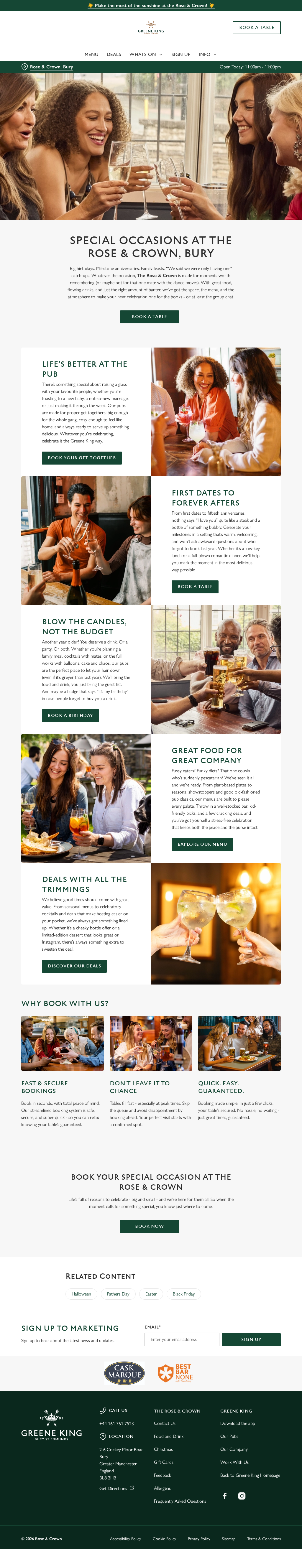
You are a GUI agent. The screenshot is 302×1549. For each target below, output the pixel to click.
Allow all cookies (236, 831)
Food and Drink (168, 1436)
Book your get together (82, 457)
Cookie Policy (164, 1538)
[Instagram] (241, 1496)
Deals (114, 54)
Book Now (149, 1226)
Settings (259, 813)
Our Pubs (229, 1436)
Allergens (162, 1488)
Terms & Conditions (264, 1538)
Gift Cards (163, 1462)
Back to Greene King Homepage (250, 1475)
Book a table (149, 316)
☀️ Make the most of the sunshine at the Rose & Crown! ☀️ (151, 5)
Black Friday (184, 1294)
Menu (92, 54)
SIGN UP (251, 1339)
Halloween (81, 1294)
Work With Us (234, 1462)
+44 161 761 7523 (116, 1423)
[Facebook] (224, 1496)
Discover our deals (74, 966)
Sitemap (228, 1538)
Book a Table (257, 27)
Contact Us (164, 1423)
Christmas (163, 1449)
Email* (153, 1327)
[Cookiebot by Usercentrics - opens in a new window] (253, 712)
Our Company (234, 1449)
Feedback (162, 1475)
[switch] (117, 791)
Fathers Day (118, 1294)
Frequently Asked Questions (180, 1501)
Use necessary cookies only (150, 831)
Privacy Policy (199, 1538)
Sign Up (181, 54)
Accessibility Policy (125, 1538)
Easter (151, 1294)
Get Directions (113, 1488)
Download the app (237, 1423)
